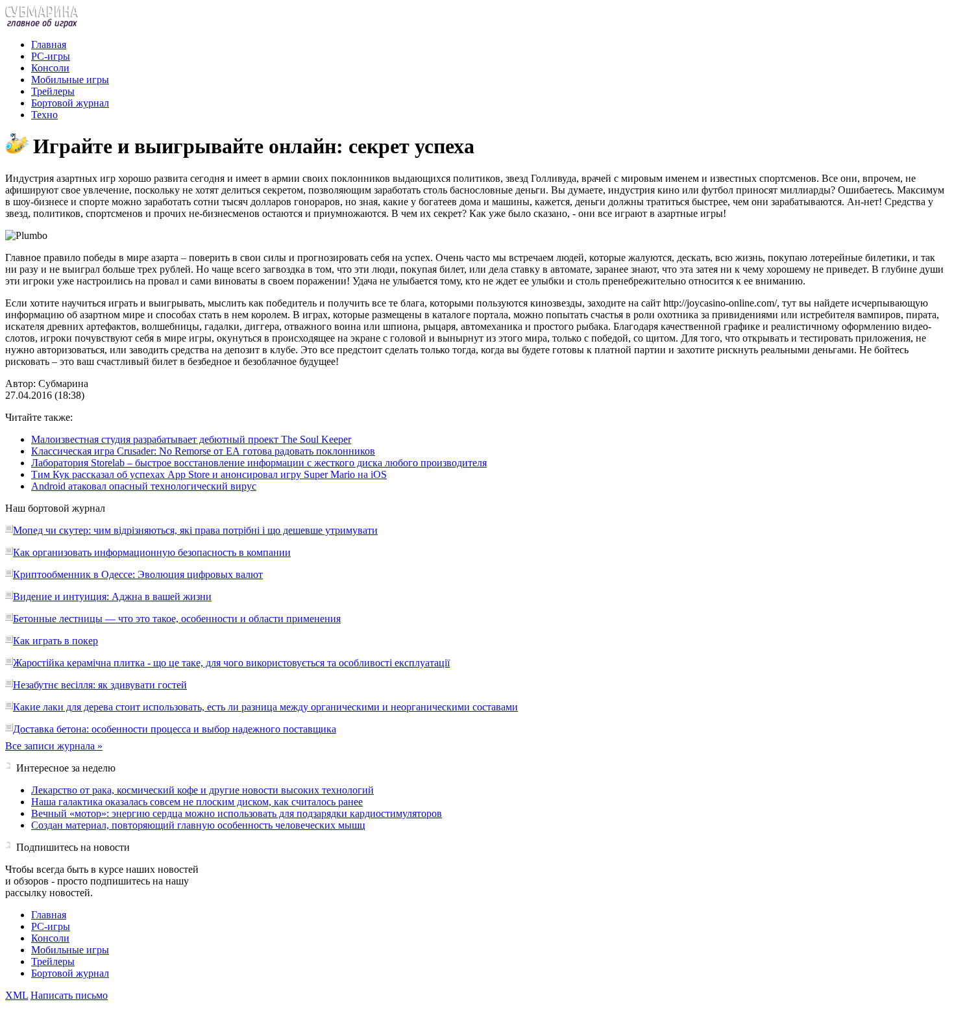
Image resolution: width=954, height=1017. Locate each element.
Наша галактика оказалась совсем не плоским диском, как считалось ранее (197, 801)
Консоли (50, 67)
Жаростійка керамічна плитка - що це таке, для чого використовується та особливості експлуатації (231, 662)
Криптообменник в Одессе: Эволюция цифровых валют (138, 574)
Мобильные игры (70, 79)
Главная (48, 44)
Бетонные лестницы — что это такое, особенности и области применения (177, 618)
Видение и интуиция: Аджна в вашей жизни (112, 596)
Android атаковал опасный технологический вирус (143, 486)
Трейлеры (53, 91)
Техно (44, 114)
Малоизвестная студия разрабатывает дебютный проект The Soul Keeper (191, 439)
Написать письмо (69, 995)
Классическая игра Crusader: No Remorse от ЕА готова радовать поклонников (203, 451)
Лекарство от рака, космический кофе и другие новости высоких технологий (202, 790)
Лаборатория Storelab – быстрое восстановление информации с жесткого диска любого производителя (259, 462)
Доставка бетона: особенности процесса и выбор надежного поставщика (174, 728)
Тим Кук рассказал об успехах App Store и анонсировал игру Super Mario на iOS (209, 474)
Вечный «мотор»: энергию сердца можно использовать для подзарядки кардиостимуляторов (236, 813)
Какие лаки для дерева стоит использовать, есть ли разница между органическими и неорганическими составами (265, 706)
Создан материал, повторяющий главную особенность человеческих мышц (198, 825)
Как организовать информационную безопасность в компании (152, 552)
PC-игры (50, 56)
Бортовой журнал (70, 102)
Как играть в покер (55, 640)
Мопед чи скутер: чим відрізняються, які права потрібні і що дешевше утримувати (195, 530)
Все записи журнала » (54, 745)
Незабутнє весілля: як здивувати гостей (100, 684)
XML (16, 995)
